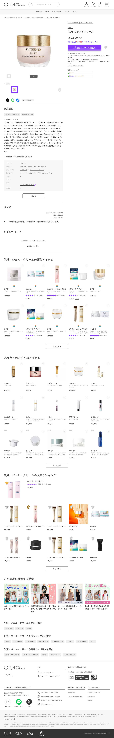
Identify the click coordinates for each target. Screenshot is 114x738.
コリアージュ (18, 641)
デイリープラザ (43, 641)
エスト (93, 641)
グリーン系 (19, 628)
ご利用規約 (7, 714)
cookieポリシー (78, 714)
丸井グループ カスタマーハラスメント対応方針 (60, 714)
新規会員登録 (71, 692)
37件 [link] (84, 335)
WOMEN (39, 12)
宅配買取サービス (91, 716)
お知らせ (90, 700)
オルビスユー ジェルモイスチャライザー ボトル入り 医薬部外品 (78, 452)
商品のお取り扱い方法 (27, 185)
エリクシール (30, 641)
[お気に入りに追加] (22, 266)
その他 (29, 628)
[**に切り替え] (35, 286)
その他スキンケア (69, 655)
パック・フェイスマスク (30, 655)
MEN (47, 12)
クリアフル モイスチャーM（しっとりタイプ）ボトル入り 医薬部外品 (100, 452)
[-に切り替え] (14, 286)
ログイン (8, 675)
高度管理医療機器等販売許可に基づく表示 (41, 716)
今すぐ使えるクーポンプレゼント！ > (83, 42)
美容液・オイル (55, 655)
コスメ (66, 12)
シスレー (20, 17)
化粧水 (44, 655)
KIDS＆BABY (56, 11)
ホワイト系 (9, 628)
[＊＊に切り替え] (78, 326)
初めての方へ (91, 696)
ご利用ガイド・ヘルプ (94, 692)
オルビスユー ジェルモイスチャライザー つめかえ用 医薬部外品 (13, 452)
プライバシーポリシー (17, 714)
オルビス (70, 641)
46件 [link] (105, 335)
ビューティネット (57, 641)
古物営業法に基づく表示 (10, 716)
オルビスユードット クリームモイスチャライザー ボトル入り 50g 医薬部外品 (57, 453)
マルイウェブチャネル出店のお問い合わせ (64, 716)
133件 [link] (62, 295)
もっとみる (57, 346)
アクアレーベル (81, 641)
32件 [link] (84, 295)
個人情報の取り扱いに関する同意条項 (36, 714)
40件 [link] (41, 295)
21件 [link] (41, 335)
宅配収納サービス (8, 719)
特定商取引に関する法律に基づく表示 (93, 714)
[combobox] (44, 4)
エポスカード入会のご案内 (75, 696)
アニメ (75, 12)
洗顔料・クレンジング (12, 655)
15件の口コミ (46, 484)
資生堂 (8, 641)
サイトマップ (81, 716)
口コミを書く (34, 246)
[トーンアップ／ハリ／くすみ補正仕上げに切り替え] (57, 286)
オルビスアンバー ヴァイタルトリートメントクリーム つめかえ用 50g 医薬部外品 (35, 453)
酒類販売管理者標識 (24, 716)
